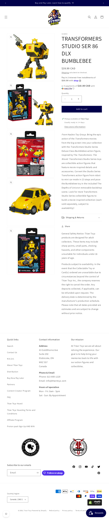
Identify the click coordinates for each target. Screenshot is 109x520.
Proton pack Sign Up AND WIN (20, 426)
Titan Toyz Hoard (15, 403)
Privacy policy (67, 510)
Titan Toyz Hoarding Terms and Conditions (21, 412)
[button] (6, 17)
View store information (74, 126)
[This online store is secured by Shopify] (94, 504)
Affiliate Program (15, 420)
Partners (11, 384)
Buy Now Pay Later (15, 378)
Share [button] (67, 226)
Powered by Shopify (39, 510)
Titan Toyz (28, 510)
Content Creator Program (19, 391)
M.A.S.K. (10, 358)
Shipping (65, 72)
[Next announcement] (103, 3)
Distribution (12, 371)
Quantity (65, 93)
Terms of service (81, 510)
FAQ (9, 397)
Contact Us (12, 352)
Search (10, 346)
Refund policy (54, 510)
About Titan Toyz (15, 365)
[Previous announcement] (5, 3)
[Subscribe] (37, 472)
